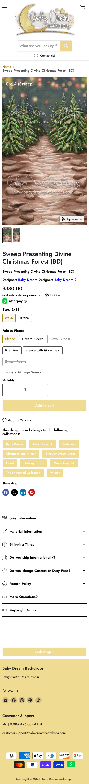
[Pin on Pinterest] (31, 492)
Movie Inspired (64, 463)
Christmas (69, 444)
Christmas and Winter (21, 453)
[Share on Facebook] (5, 492)
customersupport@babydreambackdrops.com (34, 733)
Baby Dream (27, 279)
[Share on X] (14, 492)
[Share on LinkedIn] (23, 492)
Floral (10, 463)
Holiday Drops (34, 463)
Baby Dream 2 (65, 279)
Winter (55, 472)
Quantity (8, 380)
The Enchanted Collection (23, 472)
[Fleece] (10, 344)
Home (6, 67)
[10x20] (25, 323)
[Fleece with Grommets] (43, 355)
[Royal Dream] (60, 344)
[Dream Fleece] (33, 344)
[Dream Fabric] (16, 367)
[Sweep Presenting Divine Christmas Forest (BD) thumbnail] (7, 235)
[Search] (66, 46)
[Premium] (12, 355)
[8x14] (9, 323)
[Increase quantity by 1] (42, 390)
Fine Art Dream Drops (61, 453)
